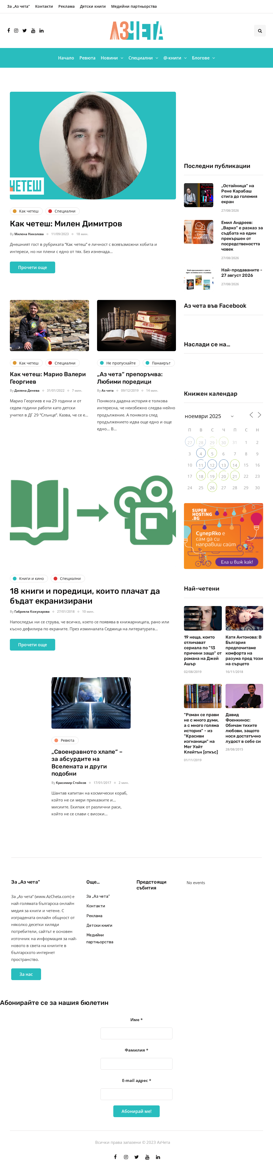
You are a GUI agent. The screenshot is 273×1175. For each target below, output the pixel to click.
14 (234, 465)
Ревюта (87, 58)
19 (212, 476)
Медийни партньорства (134, 6)
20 (223, 476)
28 (201, 442)
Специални (141, 58)
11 (201, 465)
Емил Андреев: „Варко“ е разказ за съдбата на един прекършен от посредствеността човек (242, 236)
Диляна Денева (26, 390)
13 (223, 465)
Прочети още (32, 267)
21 (234, 476)
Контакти (44, 6)
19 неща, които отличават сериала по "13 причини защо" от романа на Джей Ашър (203, 650)
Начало (66, 58)
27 (189, 442)
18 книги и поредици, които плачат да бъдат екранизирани (85, 596)
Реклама (66, 6)
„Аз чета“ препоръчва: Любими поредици (130, 378)
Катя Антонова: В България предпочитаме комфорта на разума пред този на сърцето (244, 650)
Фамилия (136, 1050)
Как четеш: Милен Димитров (66, 223)
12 (212, 465)
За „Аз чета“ (18, 6)
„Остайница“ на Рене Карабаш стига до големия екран (239, 193)
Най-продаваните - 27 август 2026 (241, 272)
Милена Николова (29, 234)
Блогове (201, 58)
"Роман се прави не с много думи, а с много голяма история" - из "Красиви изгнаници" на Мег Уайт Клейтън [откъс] (201, 733)
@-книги (172, 58)
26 (212, 487)
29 (212, 442)
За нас (26, 974)
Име (136, 1019)
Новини (109, 58)
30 (223, 442)
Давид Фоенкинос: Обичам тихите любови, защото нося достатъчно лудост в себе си (243, 728)
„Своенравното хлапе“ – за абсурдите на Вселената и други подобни (87, 762)
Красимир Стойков (71, 782)
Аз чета (108, 390)
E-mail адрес (136, 1080)
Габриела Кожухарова (32, 611)
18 (201, 476)
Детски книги (93, 6)
